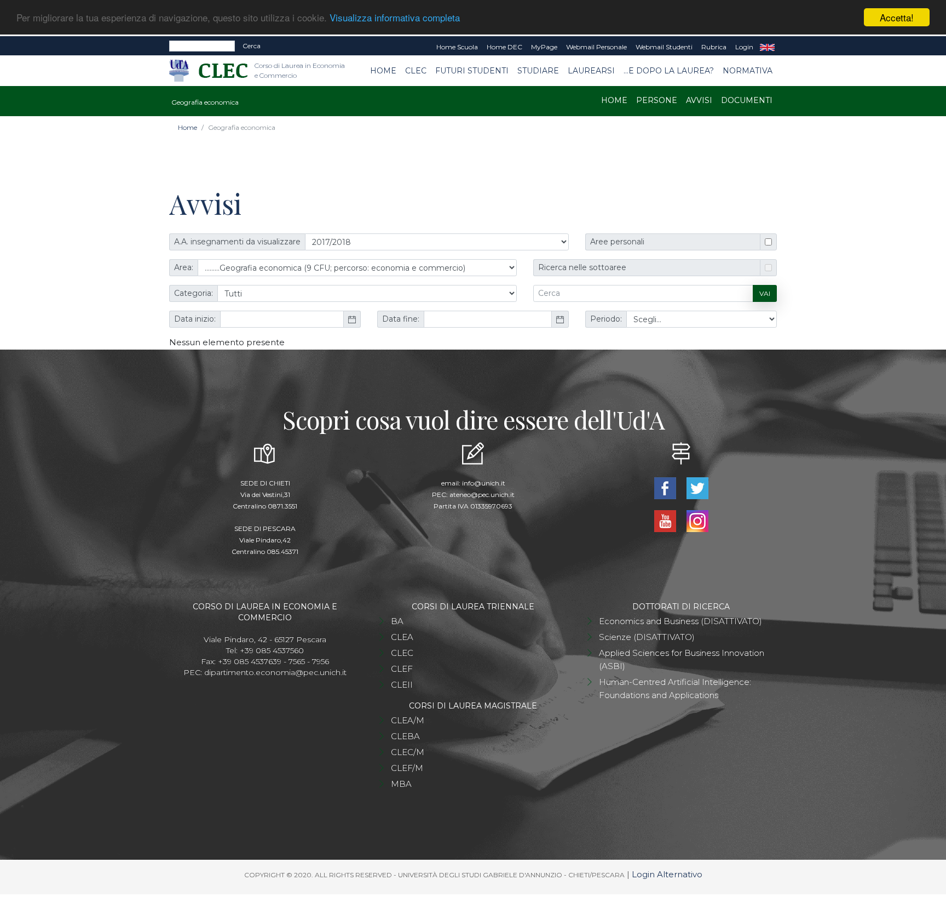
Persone (656, 100)
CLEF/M (407, 768)
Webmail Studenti (664, 47)
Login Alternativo (667, 874)
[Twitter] (697, 487)
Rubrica (713, 47)
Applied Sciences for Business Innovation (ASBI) (681, 659)
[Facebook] (666, 487)
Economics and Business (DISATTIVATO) (680, 621)
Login (744, 47)
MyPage (544, 47)
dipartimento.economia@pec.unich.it (275, 672)
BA (397, 621)
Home (383, 71)
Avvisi (699, 100)
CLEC (415, 71)
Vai (764, 293)
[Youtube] (666, 520)
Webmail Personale (596, 47)
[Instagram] (697, 520)
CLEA (402, 637)
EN (767, 47)
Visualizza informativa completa (395, 18)
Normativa (747, 71)
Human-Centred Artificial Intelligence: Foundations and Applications (675, 688)
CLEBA (405, 736)
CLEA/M (407, 720)
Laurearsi (591, 71)
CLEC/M (407, 752)
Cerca (252, 46)
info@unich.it (483, 483)
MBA (401, 784)
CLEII (402, 684)
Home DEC (504, 47)
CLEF (402, 669)
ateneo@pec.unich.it (482, 494)
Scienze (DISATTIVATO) (647, 637)
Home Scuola (457, 47)
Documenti (746, 100)
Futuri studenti (472, 71)
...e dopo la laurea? (669, 71)
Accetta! (897, 17)
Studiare (538, 71)
